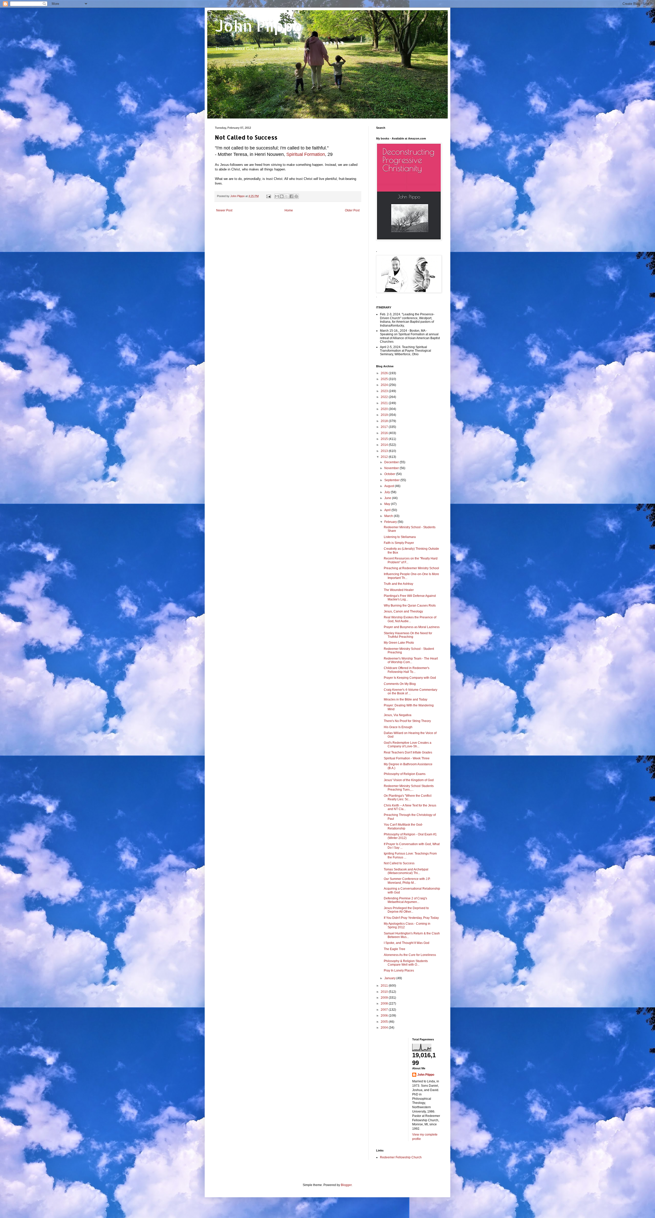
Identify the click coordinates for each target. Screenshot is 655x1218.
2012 (385, 457)
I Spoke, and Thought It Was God (406, 943)
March (389, 516)
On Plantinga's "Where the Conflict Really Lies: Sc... (407, 797)
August (389, 486)
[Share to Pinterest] (296, 196)
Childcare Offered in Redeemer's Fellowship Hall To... (406, 669)
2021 (385, 403)
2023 (385, 391)
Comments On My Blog (400, 684)
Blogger (346, 1185)
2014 (385, 445)
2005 (385, 1021)
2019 (385, 415)
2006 (385, 1015)
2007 (385, 1009)
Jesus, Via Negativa (397, 715)
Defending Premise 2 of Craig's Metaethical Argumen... (405, 900)
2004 (385, 1027)
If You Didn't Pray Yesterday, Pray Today (411, 918)
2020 (385, 409)
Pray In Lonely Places (399, 970)
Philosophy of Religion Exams (404, 774)
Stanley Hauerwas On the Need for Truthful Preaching (408, 635)
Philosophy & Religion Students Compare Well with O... (406, 962)
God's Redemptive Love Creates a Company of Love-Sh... (407, 744)
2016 (385, 433)
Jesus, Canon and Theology (403, 611)
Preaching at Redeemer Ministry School (411, 568)
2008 (385, 1003)
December (392, 462)
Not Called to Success (399, 863)
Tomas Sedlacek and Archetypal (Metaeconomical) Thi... (406, 871)
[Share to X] (286, 196)
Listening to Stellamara (400, 537)
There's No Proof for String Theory (407, 721)
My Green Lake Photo (399, 642)
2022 (385, 397)
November (392, 468)
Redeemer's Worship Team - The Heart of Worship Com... (411, 660)
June (388, 498)
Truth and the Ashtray (398, 584)
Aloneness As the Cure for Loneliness (410, 955)
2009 (385, 997)
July (387, 492)
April (387, 510)
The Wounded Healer (399, 590)
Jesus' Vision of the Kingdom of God (409, 780)
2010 (385, 992)
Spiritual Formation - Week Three (407, 758)
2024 (385, 385)
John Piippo (259, 26)
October (390, 474)
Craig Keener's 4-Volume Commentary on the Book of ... (410, 691)
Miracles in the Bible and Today (405, 699)
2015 (385, 439)
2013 (385, 451)
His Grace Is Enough (398, 727)
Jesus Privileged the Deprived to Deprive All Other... (406, 909)
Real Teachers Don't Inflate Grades (408, 752)
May (387, 504)
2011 (385, 985)
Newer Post (224, 210)
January (390, 978)
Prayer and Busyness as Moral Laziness (412, 627)
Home (289, 210)
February (391, 522)
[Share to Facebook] (291, 196)
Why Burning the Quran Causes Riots (410, 605)
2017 (385, 427)
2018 (385, 421)
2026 (385, 373)
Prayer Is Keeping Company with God (410, 678)
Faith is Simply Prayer (399, 543)
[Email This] (276, 196)
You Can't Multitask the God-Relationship (403, 826)
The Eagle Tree (394, 949)
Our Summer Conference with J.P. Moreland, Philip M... (407, 880)
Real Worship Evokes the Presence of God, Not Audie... (410, 619)
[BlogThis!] (281, 196)
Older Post (352, 210)
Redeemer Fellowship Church (401, 1157)
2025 (385, 379)
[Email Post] (268, 196)
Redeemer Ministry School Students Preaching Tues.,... (409, 787)
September (392, 480)
